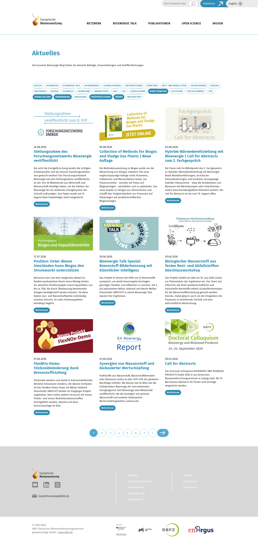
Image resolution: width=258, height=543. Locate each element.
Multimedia (40, 91)
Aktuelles (133, 475)
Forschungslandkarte (140, 481)
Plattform (177, 91)
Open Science (191, 23)
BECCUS (38, 85)
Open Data (152, 85)
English (233, 3)
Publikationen (159, 23)
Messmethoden (134, 85)
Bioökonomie (198, 85)
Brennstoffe (101, 91)
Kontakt (187, 475)
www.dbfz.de (65, 532)
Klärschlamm (137, 91)
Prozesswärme (195, 91)
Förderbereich (135, 499)
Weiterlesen (41, 204)
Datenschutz (190, 487)
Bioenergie (52, 85)
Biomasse (68, 91)
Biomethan (84, 91)
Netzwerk (94, 23)
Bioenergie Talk (125, 23)
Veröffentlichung (101, 97)
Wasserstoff (134, 97)
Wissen (218, 23)
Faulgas (215, 85)
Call (115, 91)
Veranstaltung (42, 97)
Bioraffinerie (92, 85)
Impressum (189, 481)
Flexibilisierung (112, 85)
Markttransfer (158, 91)
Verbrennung (62, 97)
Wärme (119, 97)
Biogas (55, 91)
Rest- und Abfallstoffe (174, 85)
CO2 (124, 91)
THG (210, 91)
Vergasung (81, 97)
